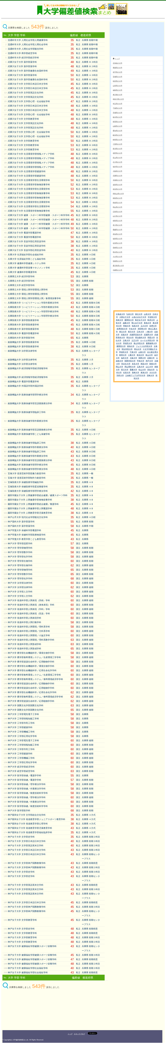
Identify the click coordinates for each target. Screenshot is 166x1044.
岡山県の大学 (117, 207)
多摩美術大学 (122, 329)
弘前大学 (130, 314)
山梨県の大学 (117, 126)
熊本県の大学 (117, 252)
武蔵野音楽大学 (136, 335)
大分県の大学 (117, 257)
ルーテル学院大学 (147, 340)
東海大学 (147, 323)
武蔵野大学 (148, 335)
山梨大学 (142, 352)
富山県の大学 (117, 158)
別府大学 (120, 375)
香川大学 (124, 370)
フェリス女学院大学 (144, 346)
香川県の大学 (117, 225)
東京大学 (123, 332)
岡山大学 (119, 367)
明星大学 (151, 337)
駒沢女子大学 (140, 320)
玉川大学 (144, 326)
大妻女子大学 (124, 317)
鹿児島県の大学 (118, 266)
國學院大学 (129, 320)
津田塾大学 (142, 329)
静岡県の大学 (117, 140)
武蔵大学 (124, 335)
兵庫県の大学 (117, 176)
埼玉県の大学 (117, 104)
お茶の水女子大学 (139, 317)
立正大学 (135, 340)
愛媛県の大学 (117, 230)
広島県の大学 (117, 212)
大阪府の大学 (117, 171)
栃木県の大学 (117, 117)
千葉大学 (133, 352)
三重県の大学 (117, 144)
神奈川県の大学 (118, 99)
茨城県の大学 (117, 113)
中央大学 (132, 329)
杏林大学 (119, 320)
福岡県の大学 (117, 239)
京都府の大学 (117, 180)
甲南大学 (140, 361)
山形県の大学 (117, 86)
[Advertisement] (23, 1010)
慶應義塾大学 (151, 343)
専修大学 (126, 326)
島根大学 (153, 364)
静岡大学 (123, 355)
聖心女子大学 (136, 323)
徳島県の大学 (117, 221)
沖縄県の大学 (117, 270)
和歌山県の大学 (118, 194)
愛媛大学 (133, 370)
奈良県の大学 (117, 189)
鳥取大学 (144, 364)
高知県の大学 (117, 234)
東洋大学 (131, 332)
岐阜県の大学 (117, 135)
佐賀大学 (126, 372)
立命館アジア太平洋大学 (135, 375)
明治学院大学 (127, 349)
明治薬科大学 (140, 337)
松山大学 (142, 370)
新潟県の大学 (117, 149)
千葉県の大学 (117, 108)
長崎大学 (135, 372)
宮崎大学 (150, 375)
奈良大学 (135, 364)
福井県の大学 (117, 167)
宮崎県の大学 (117, 261)
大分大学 (153, 372)
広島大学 (140, 367)
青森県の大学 (117, 68)
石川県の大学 (117, 162)
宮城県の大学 (117, 77)
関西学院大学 (130, 361)
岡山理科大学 (130, 367)
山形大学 (147, 314)
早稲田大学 (127, 343)
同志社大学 (125, 364)
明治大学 (130, 337)
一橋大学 (149, 332)
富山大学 (149, 355)
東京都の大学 (117, 95)
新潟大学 (140, 355)
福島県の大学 (117, 90)
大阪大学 (133, 358)
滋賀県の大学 (117, 185)
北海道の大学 (117, 63)
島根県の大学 (117, 203)
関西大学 (142, 358)
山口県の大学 (117, 216)
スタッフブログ (79, 1034)
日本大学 (140, 332)
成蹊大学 (126, 323)
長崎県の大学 (117, 248)
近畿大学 (151, 358)
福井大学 (124, 358)
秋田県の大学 (117, 81)
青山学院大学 (139, 343)
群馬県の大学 (117, 122)
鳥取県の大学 (117, 198)
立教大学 (126, 340)
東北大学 (138, 314)
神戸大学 (149, 361)
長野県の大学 (117, 153)
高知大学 (151, 370)
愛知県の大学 (117, 131)
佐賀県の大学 (117, 243)
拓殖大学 (135, 326)
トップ (117, 59)
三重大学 (131, 355)
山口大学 (149, 367)
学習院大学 (152, 317)
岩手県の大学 (117, 72)
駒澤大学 (151, 320)
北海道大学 (120, 314)
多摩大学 (153, 326)
